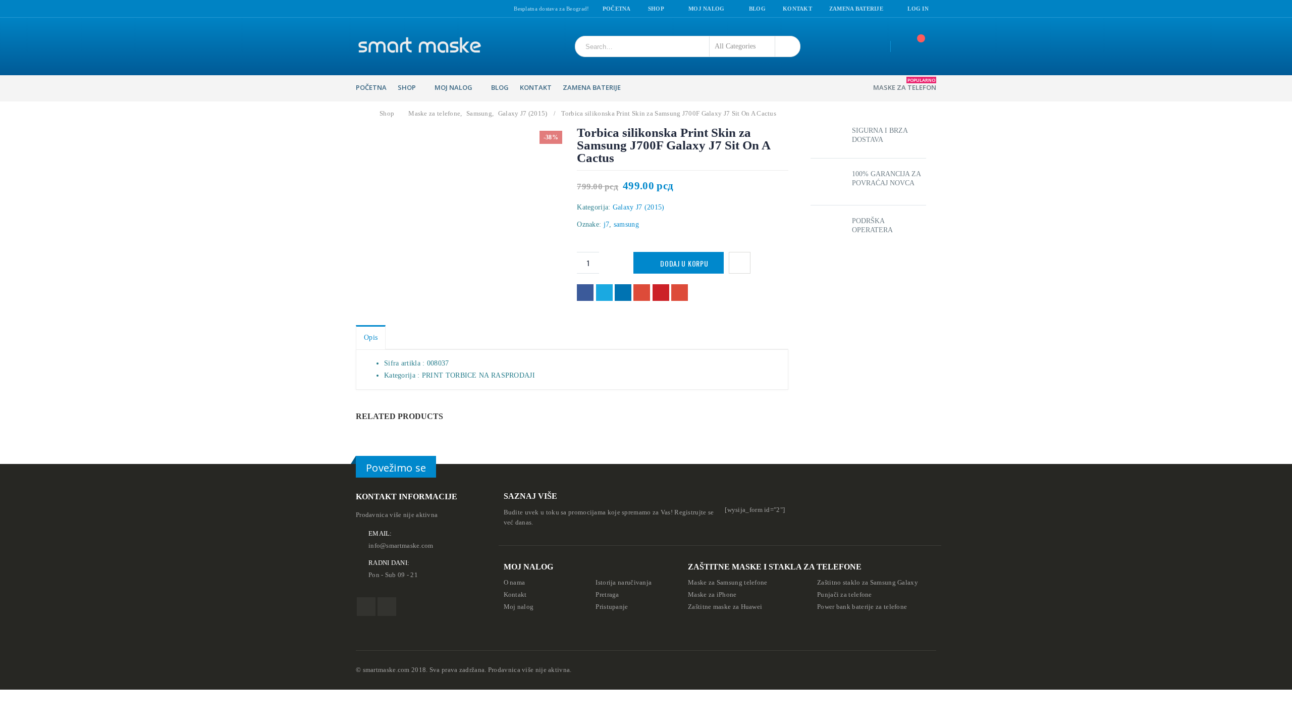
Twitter (604, 292)
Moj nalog (706, 9)
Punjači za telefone (844, 594)
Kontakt (797, 9)
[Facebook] (359, 9)
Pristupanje (612, 606)
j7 (607, 224)
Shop (656, 9)
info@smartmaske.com (401, 545)
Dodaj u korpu (684, 263)
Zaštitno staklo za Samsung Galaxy (867, 582)
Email (679, 292)
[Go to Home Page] (361, 114)
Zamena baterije (856, 9)
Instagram (387, 606)
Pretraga (607, 594)
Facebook (585, 292)
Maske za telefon (904, 84)
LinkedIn (623, 292)
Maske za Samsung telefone (728, 582)
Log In (918, 9)
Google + (641, 292)
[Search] (785, 46)
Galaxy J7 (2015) (639, 207)
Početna (617, 9)
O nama (514, 582)
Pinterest (661, 292)
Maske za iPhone (712, 594)
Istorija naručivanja (624, 582)
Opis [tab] (371, 337)
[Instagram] (372, 9)
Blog (757, 9)
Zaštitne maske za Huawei (725, 606)
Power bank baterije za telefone (862, 606)
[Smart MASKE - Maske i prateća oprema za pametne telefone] (419, 46)
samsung (626, 224)
